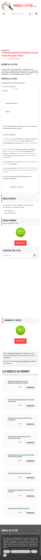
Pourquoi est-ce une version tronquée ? (13, 83)
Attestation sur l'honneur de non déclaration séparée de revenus (18, 382)
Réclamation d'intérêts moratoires (19, 508)
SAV (12, 13)
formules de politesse (22, 361)
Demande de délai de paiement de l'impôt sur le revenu (21, 400)
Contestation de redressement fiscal (19, 473)
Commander (20, 243)
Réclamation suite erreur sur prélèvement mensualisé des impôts (21, 455)
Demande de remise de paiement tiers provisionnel (20, 418)
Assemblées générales (14, 58)
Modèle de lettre (9, 530)
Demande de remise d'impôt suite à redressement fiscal (19, 437)
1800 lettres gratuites (14, 353)
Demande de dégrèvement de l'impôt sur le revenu (21, 490)
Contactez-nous (18, 13)
